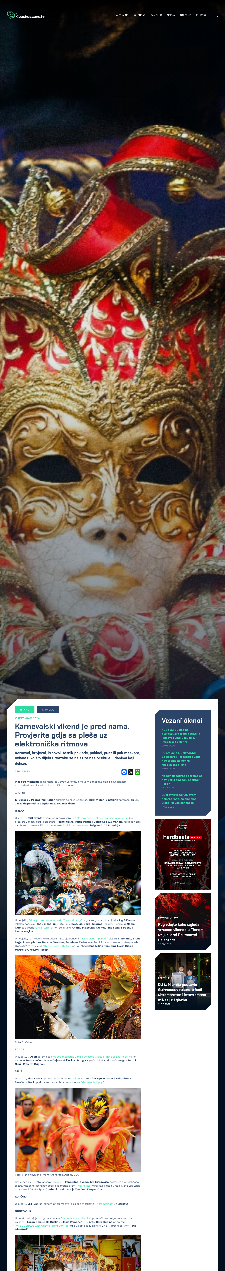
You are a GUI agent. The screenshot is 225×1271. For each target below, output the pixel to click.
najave (24, 709)
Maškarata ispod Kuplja (76, 1218)
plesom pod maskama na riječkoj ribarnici (102, 818)
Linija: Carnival (44, 927)
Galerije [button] (185, 15)
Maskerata (84, 1185)
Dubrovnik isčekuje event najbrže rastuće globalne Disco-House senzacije (179, 799)
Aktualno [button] (122, 15)
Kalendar (140, 15)
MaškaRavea (77, 1078)
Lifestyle (164, 978)
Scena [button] (171, 15)
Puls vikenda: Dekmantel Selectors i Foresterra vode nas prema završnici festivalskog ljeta (181, 759)
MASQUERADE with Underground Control (42, 1225)
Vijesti (20, 718)
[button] (216, 15)
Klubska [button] (201, 15)
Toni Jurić (25, 771)
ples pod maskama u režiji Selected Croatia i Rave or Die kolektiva (91, 1056)
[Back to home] (26, 15)
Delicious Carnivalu (75, 825)
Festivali (163, 918)
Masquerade (105, 1203)
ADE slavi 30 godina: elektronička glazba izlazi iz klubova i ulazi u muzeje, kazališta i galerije (181, 735)
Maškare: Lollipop (92, 1082)
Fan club (156, 15)
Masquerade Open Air (94, 938)
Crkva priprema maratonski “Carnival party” (55, 920)
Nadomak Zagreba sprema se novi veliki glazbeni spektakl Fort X (182, 780)
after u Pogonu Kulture (57, 946)
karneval (48, 709)
